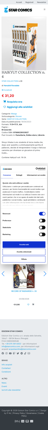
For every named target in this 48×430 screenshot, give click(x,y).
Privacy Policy (19, 413)
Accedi (19, 2)
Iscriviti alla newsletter (11, 390)
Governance (31, 413)
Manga (14, 114)
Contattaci (6, 368)
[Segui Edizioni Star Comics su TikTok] (25, 353)
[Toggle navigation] (44, 9)
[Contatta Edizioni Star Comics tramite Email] (29, 353)
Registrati (29, 2)
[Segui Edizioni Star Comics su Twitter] (18, 353)
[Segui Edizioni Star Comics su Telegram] (22, 353)
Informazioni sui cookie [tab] (36, 175)
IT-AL (9, 413)
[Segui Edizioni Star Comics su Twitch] (14, 353)
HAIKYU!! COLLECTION (16, 119)
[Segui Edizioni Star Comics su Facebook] (3, 353)
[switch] (42, 220)
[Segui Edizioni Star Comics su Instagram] (6, 353)
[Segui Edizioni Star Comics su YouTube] (10, 353)
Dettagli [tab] (19, 175)
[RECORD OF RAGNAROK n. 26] (24, 273)
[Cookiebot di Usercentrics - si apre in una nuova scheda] (35, 168)
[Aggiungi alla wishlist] (28, 304)
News (4, 383)
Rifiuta (24, 259)
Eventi (4, 386)
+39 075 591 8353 (13, 344)
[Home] (18, 9)
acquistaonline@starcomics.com (22, 349)
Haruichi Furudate (11, 85)
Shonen (18, 116)
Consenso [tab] (7, 175)
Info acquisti (7, 364)
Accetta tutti (24, 244)
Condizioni (6, 372)
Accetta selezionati (24, 252)
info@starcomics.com (11, 346)
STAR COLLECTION (10, 81)
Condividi (7, 90)
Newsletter (41, 2)
